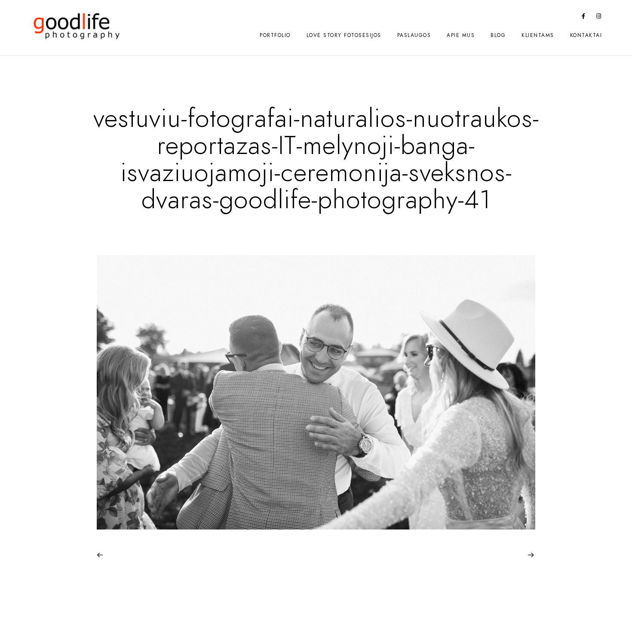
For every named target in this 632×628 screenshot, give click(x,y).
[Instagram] (599, 17)
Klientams (538, 35)
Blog (498, 35)
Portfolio (275, 35)
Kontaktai (586, 35)
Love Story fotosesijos (344, 35)
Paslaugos (414, 35)
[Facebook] (584, 17)
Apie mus (461, 35)
